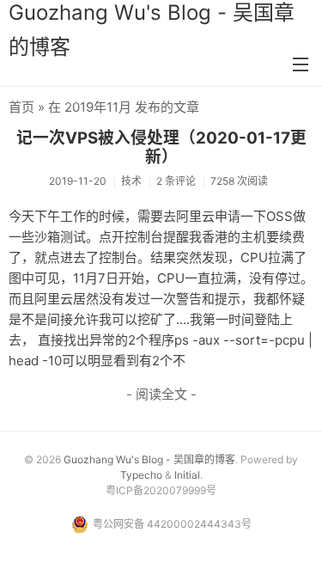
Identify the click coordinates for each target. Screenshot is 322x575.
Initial (187, 474)
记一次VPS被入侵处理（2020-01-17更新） (161, 148)
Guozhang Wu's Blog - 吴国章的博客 (149, 459)
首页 (21, 107)
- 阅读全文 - (161, 394)
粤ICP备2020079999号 (161, 490)
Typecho (141, 474)
